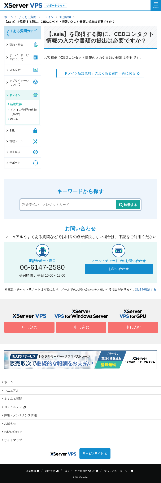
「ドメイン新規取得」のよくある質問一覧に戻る (98, 73)
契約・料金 (16, 44)
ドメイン (15, 95)
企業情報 (31, 471)
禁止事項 (15, 152)
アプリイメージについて (19, 82)
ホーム (8, 382)
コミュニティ (13, 407)
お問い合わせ (119, 269)
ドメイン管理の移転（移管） (23, 112)
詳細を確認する (145, 289)
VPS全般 (15, 70)
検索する (130, 205)
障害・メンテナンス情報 (20, 415)
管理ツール (16, 141)
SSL (12, 130)
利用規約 (50, 471)
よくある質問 (13, 398)
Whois (14, 119)
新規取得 (16, 104)
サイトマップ (13, 440)
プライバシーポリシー (117, 471)
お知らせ (10, 423)
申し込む (29, 327)
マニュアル (11, 390)
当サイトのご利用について (80, 471)
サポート (15, 162)
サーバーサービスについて (19, 57)
